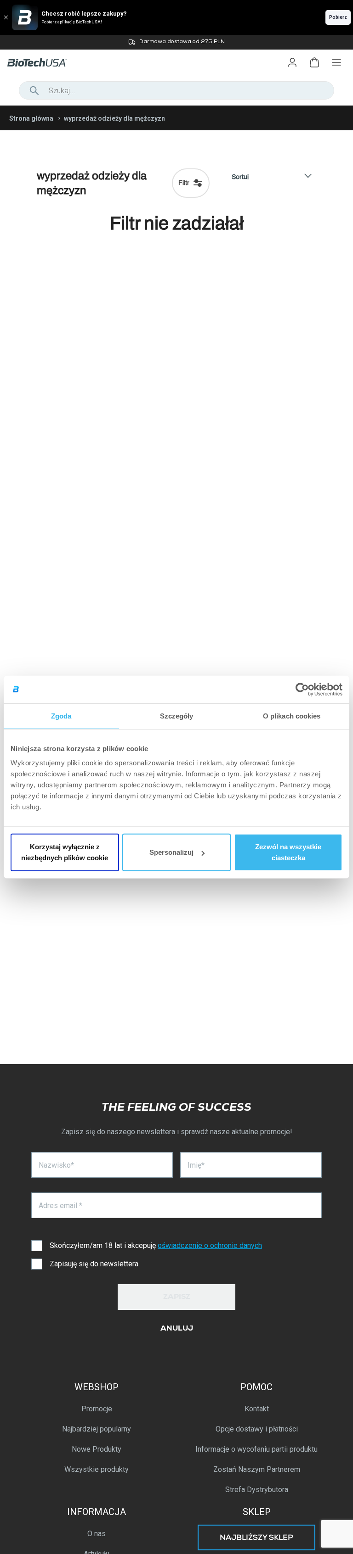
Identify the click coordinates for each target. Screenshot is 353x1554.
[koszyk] (314, 62)
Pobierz (338, 17)
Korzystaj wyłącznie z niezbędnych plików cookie (64, 852)
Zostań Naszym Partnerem (256, 1469)
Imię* (196, 1165)
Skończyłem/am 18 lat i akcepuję (156, 1245)
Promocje (96, 1408)
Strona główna (31, 118)
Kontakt (257, 1408)
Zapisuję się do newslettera (94, 1263)
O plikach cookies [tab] (292, 715)
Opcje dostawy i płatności (257, 1429)
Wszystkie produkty (96, 1469)
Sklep (257, 1511)
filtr (183, 182)
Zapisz (176, 1297)
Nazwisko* (56, 1165)
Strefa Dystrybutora (256, 1489)
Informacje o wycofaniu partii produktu (256, 1449)
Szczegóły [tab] (177, 715)
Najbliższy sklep (256, 1538)
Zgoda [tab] (61, 715)
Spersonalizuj (171, 852)
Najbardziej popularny (96, 1429)
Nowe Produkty (96, 1449)
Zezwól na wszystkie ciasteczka (288, 852)
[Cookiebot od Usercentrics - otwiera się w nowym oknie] (302, 689)
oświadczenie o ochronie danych (210, 1245)
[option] (176, 42)
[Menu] (336, 62)
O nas (96, 1533)
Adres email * (60, 1205)
